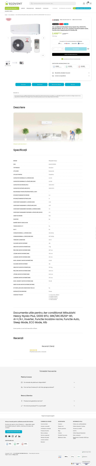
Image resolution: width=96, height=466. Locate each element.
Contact (55, 8)
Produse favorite (45, 430)
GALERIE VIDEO (8, 11)
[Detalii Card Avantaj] (67, 43)
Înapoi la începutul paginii (48, 415)
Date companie (76, 435)
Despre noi (60, 426)
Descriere (23, 84)
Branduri (43, 442)
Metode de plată (45, 437)
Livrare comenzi (44, 439)
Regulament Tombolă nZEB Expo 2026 (81, 438)
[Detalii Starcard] (60, 43)
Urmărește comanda (65, 8)
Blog (59, 430)
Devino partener (62, 428)
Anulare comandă (45, 426)
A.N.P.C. (75, 430)
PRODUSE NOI (30, 8)
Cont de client (44, 424)
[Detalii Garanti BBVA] (74, 43)
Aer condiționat (11, 14)
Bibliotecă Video (62, 437)
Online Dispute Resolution (79, 433)
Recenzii (73, 84)
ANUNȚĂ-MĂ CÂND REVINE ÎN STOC (70, 54)
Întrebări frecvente (62, 435)
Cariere (60, 433)
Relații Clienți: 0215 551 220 (13, 431)
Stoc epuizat (76, 48)
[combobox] (52, 3)
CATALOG (45, 8)
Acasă (6, 14)
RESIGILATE (38, 8)
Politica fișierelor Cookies (79, 426)
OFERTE (23, 8)
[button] (90, 3)
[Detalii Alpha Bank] (81, 43)
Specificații (39, 84)
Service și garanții (45, 435)
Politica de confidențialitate (79, 424)
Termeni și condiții (77, 428)
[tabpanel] (48, 230)
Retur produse (44, 433)
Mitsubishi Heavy (53, 160)
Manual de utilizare (56, 84)
